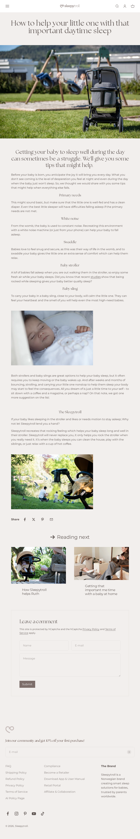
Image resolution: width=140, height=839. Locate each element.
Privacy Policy (90, 629)
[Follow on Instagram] (16, 813)
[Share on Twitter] (33, 519)
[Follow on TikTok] (42, 813)
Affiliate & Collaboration (59, 791)
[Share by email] (51, 519)
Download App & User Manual (64, 779)
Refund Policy (14, 779)
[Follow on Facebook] (7, 813)
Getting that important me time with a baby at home (101, 590)
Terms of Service (16, 791)
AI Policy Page (15, 798)
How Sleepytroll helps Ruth (34, 592)
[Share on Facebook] (24, 519)
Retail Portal (52, 785)
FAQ (8, 766)
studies (96, 277)
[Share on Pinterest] (42, 519)
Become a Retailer (56, 772)
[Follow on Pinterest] (25, 813)
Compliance (52, 766)
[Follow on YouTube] (34, 813)
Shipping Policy (16, 772)
